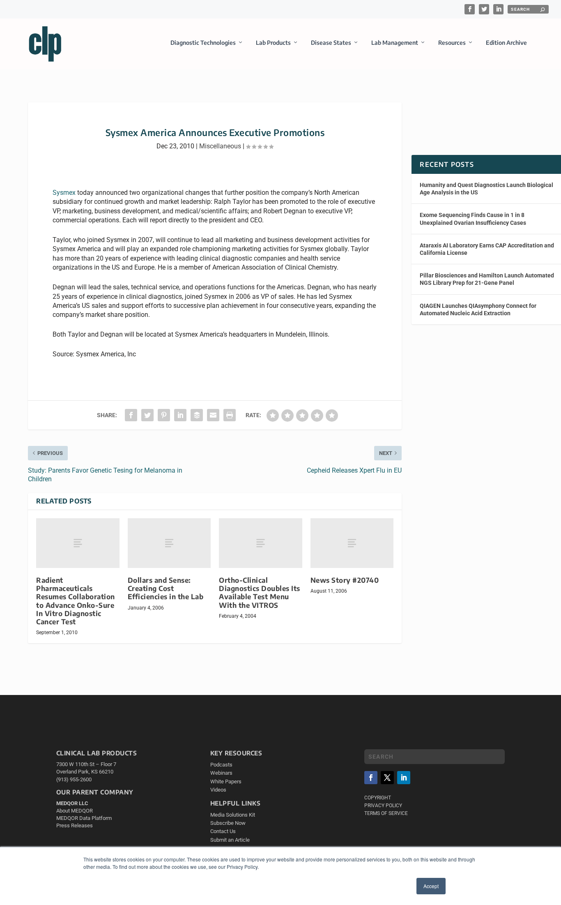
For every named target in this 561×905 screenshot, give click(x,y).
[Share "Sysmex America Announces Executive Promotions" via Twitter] (147, 415)
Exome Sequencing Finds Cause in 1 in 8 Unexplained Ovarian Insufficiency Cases (473, 219)
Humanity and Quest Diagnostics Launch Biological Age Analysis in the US (486, 189)
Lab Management (394, 42)
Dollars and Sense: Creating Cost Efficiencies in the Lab (166, 588)
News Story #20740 (344, 580)
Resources (452, 42)
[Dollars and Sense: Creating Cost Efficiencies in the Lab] (169, 543)
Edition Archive (506, 42)
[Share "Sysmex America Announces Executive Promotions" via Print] (229, 415)
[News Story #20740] (352, 543)
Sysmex (64, 192)
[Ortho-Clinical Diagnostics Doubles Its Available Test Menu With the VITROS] (260, 543)
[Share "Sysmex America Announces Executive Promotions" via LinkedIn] (180, 415)
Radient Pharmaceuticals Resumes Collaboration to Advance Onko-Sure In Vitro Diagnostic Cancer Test (75, 601)
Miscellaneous (220, 146)
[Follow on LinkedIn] (403, 777)
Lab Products (273, 42)
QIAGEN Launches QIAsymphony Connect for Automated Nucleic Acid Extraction (478, 309)
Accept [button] (431, 885)
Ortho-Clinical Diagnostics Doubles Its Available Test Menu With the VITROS (259, 592)
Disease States (331, 42)
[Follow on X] (387, 777)
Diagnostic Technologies (203, 42)
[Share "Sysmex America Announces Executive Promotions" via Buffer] (197, 415)
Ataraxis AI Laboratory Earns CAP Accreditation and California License (487, 249)
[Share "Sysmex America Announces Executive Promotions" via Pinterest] (164, 415)
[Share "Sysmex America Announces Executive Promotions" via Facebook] (131, 415)
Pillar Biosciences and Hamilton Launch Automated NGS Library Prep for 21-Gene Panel (487, 279)
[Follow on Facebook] (370, 777)
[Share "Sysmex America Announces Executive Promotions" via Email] (213, 415)
